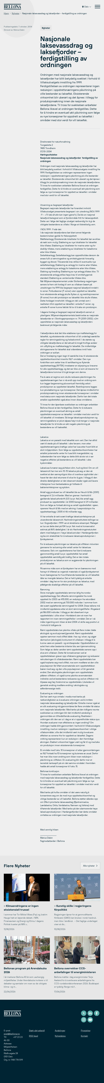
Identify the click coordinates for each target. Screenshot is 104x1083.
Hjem (6, 13)
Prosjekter (85, 1030)
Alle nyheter (89, 866)
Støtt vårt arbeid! (37, 1030)
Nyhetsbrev (60, 1036)
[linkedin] (90, 1013)
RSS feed (33, 1036)
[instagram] (83, 1019)
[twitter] (83, 1013)
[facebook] (96, 1013)
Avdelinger (60, 1030)
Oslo (86, 6)
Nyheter (15, 13)
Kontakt (84, 1036)
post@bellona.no (12, 1034)
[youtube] (90, 1019)
